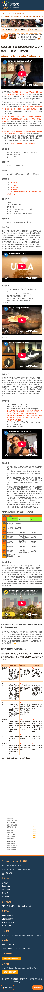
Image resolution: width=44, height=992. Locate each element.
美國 (8, 906)
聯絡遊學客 (23, 979)
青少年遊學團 (21, 30)
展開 (39, 39)
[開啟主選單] (39, 5)
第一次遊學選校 (7, 915)
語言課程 (5, 893)
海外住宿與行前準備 (9, 922)
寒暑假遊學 (6, 886)
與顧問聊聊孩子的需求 (11, 958)
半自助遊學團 (8, 30)
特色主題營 (6, 889)
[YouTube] (10, 873)
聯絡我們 (37, 987)
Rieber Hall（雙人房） (14, 294)
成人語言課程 (6, 896)
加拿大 (13, 906)
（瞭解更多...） (27, 294)
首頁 (2, 13)
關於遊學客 (5, 979)
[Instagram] (3, 873)
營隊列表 (8, 987)
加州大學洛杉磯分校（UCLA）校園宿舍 (20, 289)
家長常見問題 (6, 926)
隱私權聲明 (14, 979)
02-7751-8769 (12, 945)
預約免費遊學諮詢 (10, 972)
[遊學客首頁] (10, 5)
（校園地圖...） (35, 174)
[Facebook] (7, 873)
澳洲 (19, 906)
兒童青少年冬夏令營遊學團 (15, 13)
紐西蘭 (24, 906)
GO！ (16, 643)
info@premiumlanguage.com (19, 948)
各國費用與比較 (7, 919)
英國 (3, 906)
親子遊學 (34, 30)
